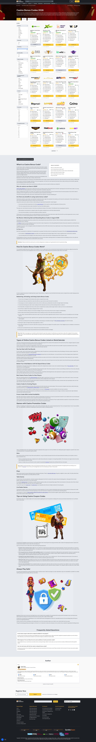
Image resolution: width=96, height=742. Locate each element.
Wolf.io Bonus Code (72, 30)
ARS (19, 116)
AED (19, 113)
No (18, 43)
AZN (19, 119)
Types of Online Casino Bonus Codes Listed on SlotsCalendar (62, 170)
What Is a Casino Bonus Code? (56, 167)
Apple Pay (20, 79)
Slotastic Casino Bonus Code (48, 108)
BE (18, 131)
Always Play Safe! (54, 175)
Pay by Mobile (20, 88)
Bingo (19, 27)
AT (18, 128)
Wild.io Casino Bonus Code (61, 56)
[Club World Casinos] (48, 128)
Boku (19, 81)
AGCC (19, 96)
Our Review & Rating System (21, 723)
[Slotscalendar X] (71, 710)
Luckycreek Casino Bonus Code (48, 56)
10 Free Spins (44, 715)
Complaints (18, 711)
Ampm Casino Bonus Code (61, 81)
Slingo (19, 37)
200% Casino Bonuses (33, 712)
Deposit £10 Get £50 (32, 714)
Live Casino (20, 33)
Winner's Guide (57, 709)
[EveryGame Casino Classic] (35, 78)
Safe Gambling (19, 717)
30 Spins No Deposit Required (47, 709)
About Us (18, 709)
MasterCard (20, 85)
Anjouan (19, 102)
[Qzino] (73, 104)
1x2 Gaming (20, 67)
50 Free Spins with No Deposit (47, 708)
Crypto (19, 82)
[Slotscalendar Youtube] (74, 710)
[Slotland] (48, 78)
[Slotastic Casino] (48, 104)
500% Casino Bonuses (33, 708)
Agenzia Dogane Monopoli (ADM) (22, 99)
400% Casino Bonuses (33, 709)
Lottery (19, 34)
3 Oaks (19, 70)
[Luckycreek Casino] (48, 52)
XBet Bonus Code (46, 30)
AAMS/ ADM (20, 94)
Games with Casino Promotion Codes (57, 172)
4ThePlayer (20, 71)
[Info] (2, 739)
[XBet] (48, 26)
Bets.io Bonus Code (59, 132)
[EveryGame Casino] (73, 78)
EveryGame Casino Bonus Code (73, 82)
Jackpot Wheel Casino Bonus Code (73, 56)
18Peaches (20, 64)
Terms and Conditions (20, 722)
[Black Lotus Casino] (35, 52)
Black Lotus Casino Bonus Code (35, 56)
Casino (19, 29)
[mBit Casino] (61, 104)
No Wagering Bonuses (33, 717)
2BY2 (19, 68)
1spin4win (20, 65)
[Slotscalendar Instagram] (73, 710)
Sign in (56, 694)
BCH (19, 120)
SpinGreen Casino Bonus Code (35, 31)
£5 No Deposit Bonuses (46, 718)
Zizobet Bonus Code (72, 132)
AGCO (19, 97)
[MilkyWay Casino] (61, 26)
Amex (19, 78)
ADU (19, 112)
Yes (19, 42)
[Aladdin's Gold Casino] (35, 128)
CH (18, 137)
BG (18, 132)
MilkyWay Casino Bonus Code (61, 31)
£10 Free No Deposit (45, 717)
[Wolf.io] (73, 26)
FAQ (17, 712)
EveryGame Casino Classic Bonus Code (35, 82)
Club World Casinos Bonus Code (48, 133)
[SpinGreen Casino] (35, 26)
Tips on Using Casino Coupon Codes (57, 173)
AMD (19, 115)
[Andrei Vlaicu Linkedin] (78, 664)
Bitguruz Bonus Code (34, 107)
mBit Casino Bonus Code (60, 107)
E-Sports (19, 30)
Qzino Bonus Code (72, 107)
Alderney (19, 101)
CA (18, 135)
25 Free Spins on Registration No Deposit (47, 712)
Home (17, 708)
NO (18, 127)
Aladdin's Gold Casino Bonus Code (35, 133)
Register (35, 694)
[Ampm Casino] (61, 78)
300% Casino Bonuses (33, 711)
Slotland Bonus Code (47, 81)
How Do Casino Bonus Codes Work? (57, 169)
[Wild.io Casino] (61, 52)
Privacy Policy (19, 714)
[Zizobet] (73, 128)
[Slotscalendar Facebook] (69, 710)
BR (18, 134)
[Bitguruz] (35, 104)
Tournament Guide (58, 708)
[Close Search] (52, 1)
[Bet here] (33, 46)
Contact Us (18, 720)
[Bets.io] (61, 128)
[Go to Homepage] (20, 1)
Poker (19, 36)
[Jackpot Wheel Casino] (73, 52)
